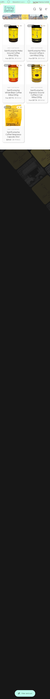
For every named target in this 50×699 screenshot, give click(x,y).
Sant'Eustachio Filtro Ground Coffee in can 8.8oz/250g (36, 53)
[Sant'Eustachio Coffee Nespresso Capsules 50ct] (13, 115)
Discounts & (18, 2)
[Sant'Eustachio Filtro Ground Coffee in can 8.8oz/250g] (37, 34)
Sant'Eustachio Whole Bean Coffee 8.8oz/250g (13, 92)
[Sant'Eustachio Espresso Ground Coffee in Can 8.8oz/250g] (37, 73)
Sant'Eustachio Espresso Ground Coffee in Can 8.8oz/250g (36, 93)
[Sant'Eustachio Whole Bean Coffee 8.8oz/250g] (13, 73)
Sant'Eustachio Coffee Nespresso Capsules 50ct (13, 134)
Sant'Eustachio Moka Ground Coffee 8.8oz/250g (13, 53)
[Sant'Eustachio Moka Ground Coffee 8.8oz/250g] (13, 34)
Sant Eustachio (13, 48)
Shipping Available (40, 2)
